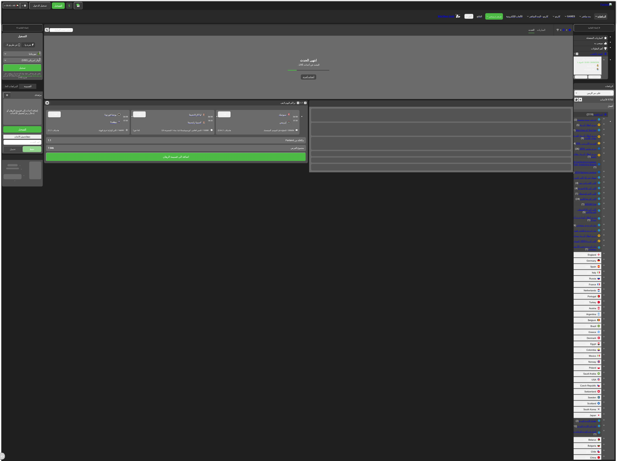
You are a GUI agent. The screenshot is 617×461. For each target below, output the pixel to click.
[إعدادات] (24, 6)
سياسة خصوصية (25, 82)
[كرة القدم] (564, 30)
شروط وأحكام (36, 82)
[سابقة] (577, 54)
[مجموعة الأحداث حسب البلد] (576, 100)
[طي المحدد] (580, 100)
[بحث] (47, 30)
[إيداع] (69, 5)
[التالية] (562, 103)
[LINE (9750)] (570, 30)
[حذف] (312, 103)
